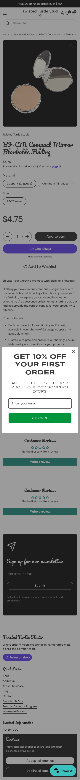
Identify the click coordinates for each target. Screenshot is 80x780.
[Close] (73, 351)
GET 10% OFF (40, 418)
